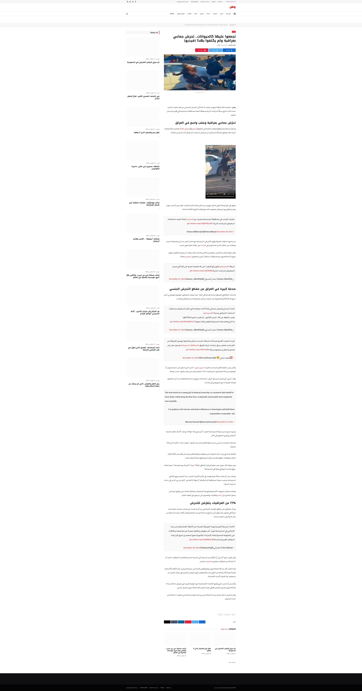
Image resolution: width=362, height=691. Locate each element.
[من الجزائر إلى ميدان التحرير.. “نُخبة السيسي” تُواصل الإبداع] (142, 295)
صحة (195, 14)
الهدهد (215, 14)
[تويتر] (242, 107)
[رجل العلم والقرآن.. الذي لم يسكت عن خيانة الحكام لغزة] (142, 368)
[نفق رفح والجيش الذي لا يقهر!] (200, 639)
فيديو (201, 14)
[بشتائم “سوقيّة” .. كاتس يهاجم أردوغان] (142, 223)
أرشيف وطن (225, 25)
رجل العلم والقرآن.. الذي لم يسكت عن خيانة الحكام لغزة (144, 385)
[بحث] (127, 14)
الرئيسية (228, 14)
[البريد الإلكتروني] (242, 122)
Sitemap (213, 1)
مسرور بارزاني (200, 367)
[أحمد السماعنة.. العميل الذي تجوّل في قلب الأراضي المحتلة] (142, 332)
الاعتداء (203, 245)
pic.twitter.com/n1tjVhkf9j (201, 270)
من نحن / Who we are (205, 1)
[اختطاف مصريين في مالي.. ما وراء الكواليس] (142, 150)
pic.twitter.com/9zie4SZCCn (182, 321)
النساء (219, 495)
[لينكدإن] (242, 112)
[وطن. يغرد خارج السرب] (232, 7)
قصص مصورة (180, 14)
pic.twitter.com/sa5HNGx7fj (201, 539)
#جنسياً (189, 219)
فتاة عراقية (220, 614)
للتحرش (209, 561)
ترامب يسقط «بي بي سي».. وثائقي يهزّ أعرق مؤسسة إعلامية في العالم (175, 651)
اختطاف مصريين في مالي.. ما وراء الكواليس (145, 167)
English (172, 14)
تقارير (221, 14)
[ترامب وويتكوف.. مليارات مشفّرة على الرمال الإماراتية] (142, 187)
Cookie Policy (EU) (194, 1)
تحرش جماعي (227, 614)
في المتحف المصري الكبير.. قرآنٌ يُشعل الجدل (143, 97)
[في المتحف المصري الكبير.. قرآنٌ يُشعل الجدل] (142, 80)
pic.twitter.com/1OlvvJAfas (197, 349)
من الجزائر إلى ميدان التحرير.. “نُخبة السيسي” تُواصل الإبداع (145, 312)
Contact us (220, 1)
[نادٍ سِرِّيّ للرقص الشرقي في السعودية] (224, 639)
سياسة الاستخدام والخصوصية (182, 1)
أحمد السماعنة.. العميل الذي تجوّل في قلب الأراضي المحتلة (143, 348)
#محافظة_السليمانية (190, 345)
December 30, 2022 (224, 231)
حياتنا (208, 14)
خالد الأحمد (232, 45)
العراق (233, 614)
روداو (192, 465)
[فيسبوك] (242, 103)
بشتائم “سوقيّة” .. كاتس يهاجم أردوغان (146, 240)
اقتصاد (189, 14)
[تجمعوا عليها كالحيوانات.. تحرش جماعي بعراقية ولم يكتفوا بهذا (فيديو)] (200, 72)
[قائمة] (235, 14)
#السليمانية (224, 266)
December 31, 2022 (177, 278)
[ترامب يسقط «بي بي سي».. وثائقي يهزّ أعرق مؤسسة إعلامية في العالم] (175, 639)
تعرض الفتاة (184, 128)
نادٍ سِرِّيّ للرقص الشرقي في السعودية (225, 650)
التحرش (188, 256)
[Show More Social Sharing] (193, 50)
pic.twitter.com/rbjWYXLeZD (199, 223)
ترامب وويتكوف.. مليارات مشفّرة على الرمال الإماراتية (144, 204)
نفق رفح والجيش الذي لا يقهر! (202, 650)
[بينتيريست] (242, 117)
